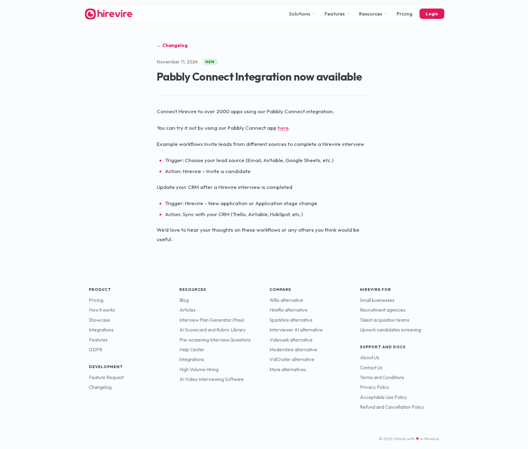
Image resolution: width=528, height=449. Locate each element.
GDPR (95, 350)
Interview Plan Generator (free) (211, 320)
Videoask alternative (291, 340)
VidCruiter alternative (292, 359)
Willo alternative (286, 300)
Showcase (99, 320)
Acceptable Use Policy (383, 397)
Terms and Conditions (382, 377)
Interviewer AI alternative (296, 330)
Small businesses (377, 300)
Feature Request (106, 377)
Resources (370, 14)
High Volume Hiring (198, 369)
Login (432, 13)
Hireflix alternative (288, 310)
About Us (369, 357)
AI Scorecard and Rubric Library (212, 330)
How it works (102, 310)
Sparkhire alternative (291, 320)
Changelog (100, 387)
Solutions (299, 14)
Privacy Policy (374, 387)
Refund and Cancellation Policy (392, 407)
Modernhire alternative (293, 350)
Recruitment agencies (382, 310)
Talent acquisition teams (384, 320)
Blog (184, 300)
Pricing (405, 14)
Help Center (191, 350)
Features (334, 14)
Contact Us (371, 368)
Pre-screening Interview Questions (215, 340)
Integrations (101, 330)
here (283, 128)
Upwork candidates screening (390, 330)
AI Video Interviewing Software (211, 379)
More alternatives (288, 369)
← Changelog (172, 45)
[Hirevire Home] (108, 13)
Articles (187, 310)
